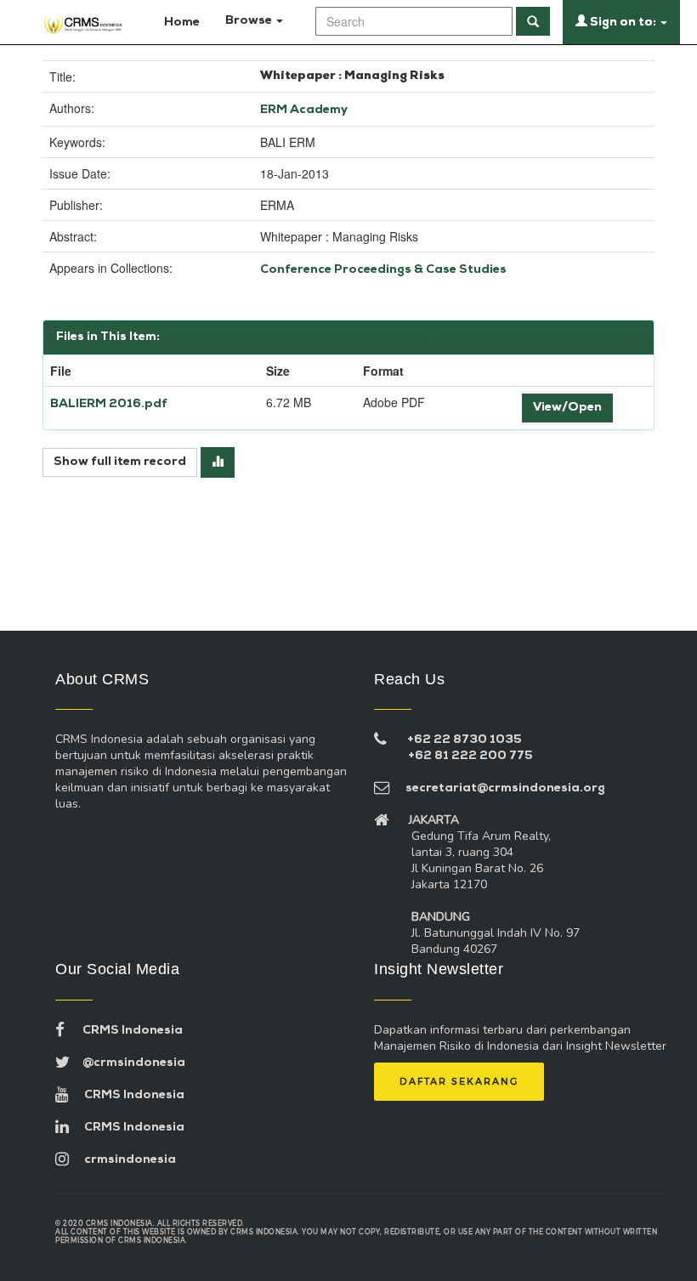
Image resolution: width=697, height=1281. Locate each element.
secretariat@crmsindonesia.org (497, 788)
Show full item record (120, 462)
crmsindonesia (122, 1159)
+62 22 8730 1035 (464, 740)
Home (181, 22)
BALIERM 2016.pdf (108, 404)
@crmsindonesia (127, 1063)
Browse (250, 20)
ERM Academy (304, 110)
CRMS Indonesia (124, 1030)
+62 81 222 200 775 (470, 756)
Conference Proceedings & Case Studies (383, 270)
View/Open (567, 407)
